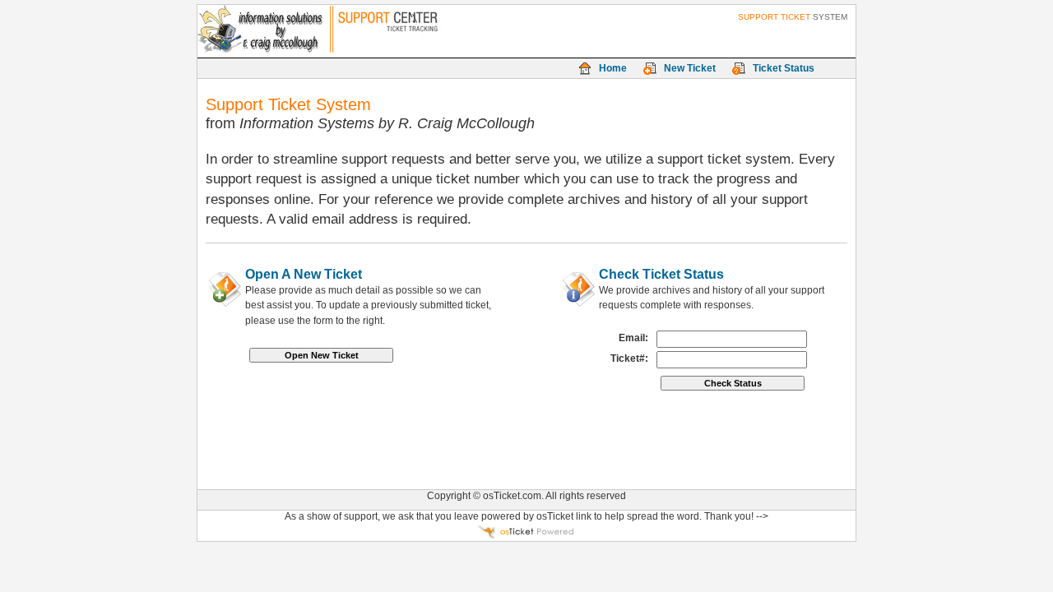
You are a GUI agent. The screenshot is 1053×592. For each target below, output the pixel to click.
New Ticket (690, 68)
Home (613, 68)
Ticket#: (629, 358)
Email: (633, 338)
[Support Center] (288, 31)
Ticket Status (783, 68)
